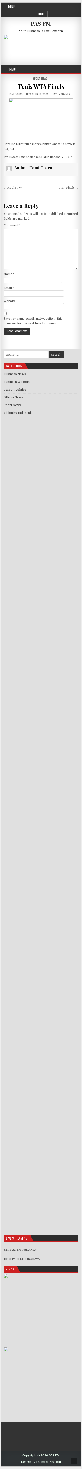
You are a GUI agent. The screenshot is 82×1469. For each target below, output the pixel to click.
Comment (12, 225)
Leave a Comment (62, 94)
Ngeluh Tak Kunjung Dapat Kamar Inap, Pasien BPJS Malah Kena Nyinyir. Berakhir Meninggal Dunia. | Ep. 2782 (38, 941)
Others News (13, 397)
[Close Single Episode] (41, 544)
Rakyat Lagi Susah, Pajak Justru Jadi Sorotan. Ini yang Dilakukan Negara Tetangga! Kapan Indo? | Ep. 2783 (41, 917)
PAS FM (41, 23)
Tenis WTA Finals (41, 86)
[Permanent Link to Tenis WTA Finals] (41, 118)
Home (41, 13)
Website (10, 301)
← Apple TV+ (13, 187)
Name (9, 274)
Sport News (40, 78)
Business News (15, 374)
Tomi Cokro (15, 94)
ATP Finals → (68, 187)
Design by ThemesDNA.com (41, 1462)
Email (9, 288)
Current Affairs (15, 389)
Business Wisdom (17, 382)
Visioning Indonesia (18, 412)
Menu (11, 6)
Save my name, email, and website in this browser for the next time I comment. (33, 321)
